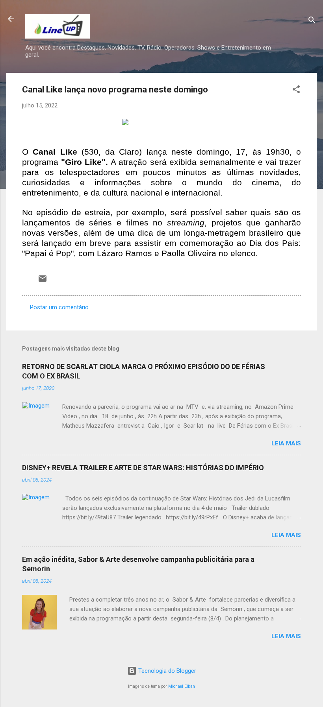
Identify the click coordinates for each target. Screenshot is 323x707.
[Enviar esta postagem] (42, 281)
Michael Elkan (181, 686)
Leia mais (286, 443)
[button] (296, 91)
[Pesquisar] (312, 21)
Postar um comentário (59, 307)
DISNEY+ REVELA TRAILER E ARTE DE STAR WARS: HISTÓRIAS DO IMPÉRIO (143, 467)
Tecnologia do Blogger (166, 670)
